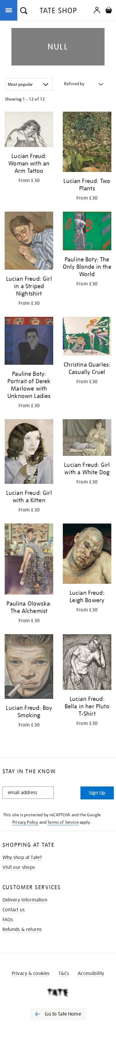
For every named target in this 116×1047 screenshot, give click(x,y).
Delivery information (24, 900)
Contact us (13, 910)
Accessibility (91, 973)
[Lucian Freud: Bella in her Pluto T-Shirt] (87, 663)
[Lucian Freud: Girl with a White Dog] (87, 438)
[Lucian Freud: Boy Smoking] (29, 667)
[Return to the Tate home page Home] (58, 11)
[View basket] (108, 10)
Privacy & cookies (31, 973)
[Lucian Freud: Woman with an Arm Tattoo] (29, 130)
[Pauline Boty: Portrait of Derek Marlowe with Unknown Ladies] (29, 342)
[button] (24, 11)
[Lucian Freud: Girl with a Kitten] (29, 452)
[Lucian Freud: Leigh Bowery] (87, 555)
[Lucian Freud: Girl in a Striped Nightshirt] (29, 242)
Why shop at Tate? (22, 857)
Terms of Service (63, 822)
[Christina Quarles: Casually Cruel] (87, 337)
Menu (10, 10)
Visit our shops (18, 867)
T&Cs (63, 973)
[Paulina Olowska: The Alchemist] (29, 560)
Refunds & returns (22, 929)
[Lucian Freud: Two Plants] (87, 143)
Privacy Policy (25, 822)
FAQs (7, 920)
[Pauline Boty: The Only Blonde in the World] (87, 232)
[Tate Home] (58, 992)
